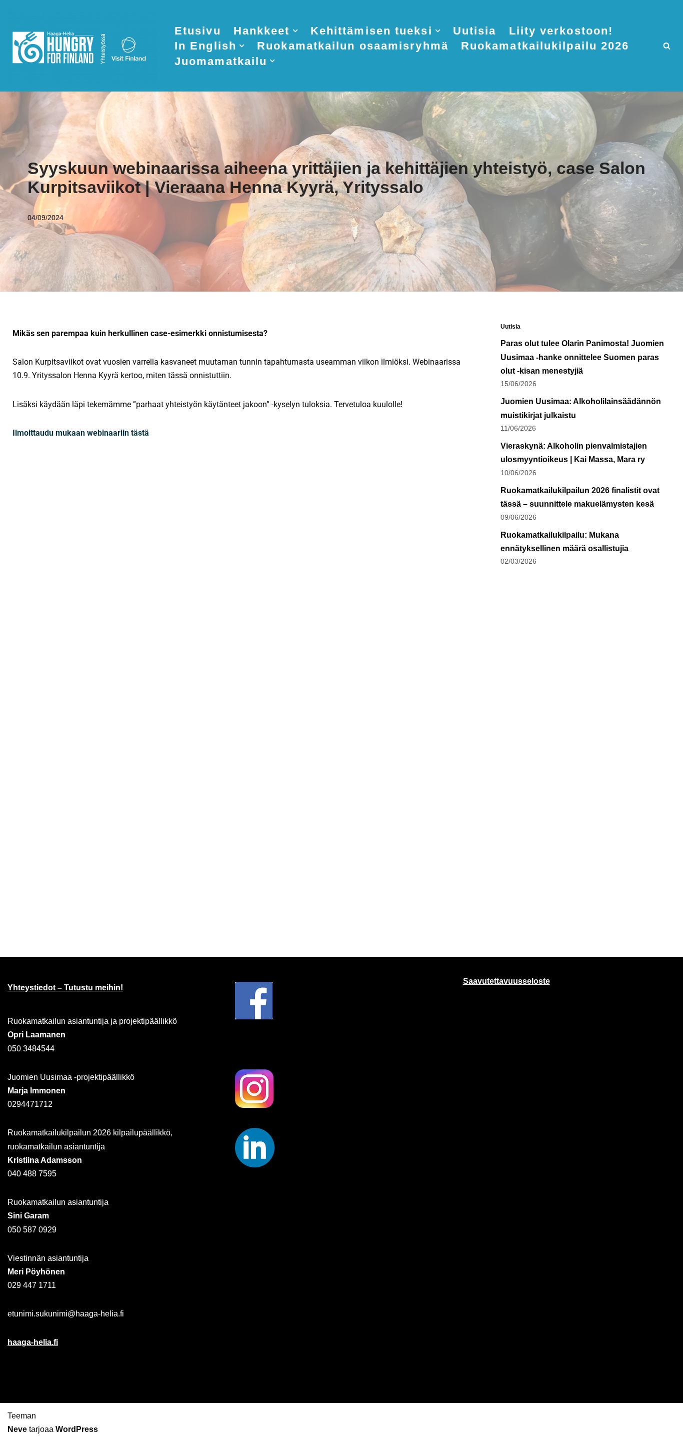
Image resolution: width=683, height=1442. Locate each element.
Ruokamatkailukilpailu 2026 (545, 46)
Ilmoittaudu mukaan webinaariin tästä (80, 433)
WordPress (77, 1429)
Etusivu (197, 31)
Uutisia (474, 31)
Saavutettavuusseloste (506, 981)
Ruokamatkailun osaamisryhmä (352, 46)
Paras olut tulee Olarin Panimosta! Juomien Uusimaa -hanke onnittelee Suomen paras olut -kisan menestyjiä (582, 357)
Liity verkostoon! (561, 31)
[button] (295, 31)
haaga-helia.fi (33, 1342)
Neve (17, 1429)
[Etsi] (666, 46)
